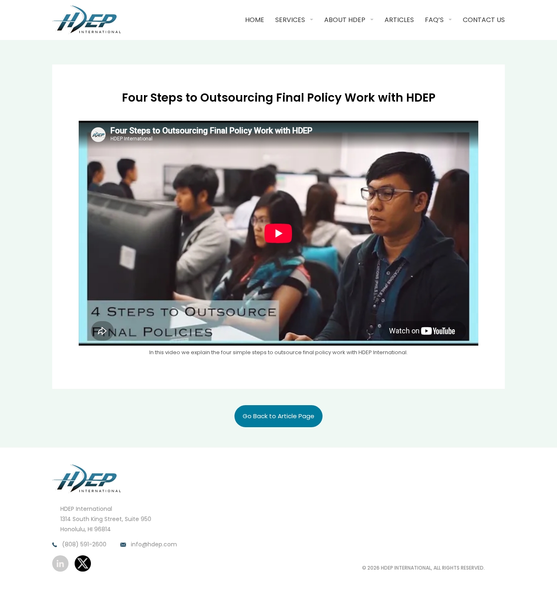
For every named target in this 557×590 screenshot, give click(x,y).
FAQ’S (434, 19)
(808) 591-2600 (83, 544)
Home (254, 19)
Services (290, 19)
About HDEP (344, 19)
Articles (399, 19)
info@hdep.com (153, 544)
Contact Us (484, 19)
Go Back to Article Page (278, 416)
